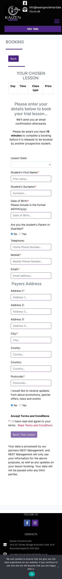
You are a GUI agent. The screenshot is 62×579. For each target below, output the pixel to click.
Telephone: (17, 240)
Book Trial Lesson (24, 434)
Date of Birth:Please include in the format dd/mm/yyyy (28, 205)
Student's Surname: (23, 186)
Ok (31, 574)
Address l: (17, 290)
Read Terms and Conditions (35, 425)
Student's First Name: (25, 172)
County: (16, 348)
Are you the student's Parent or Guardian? (30, 226)
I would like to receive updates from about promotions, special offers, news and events (30, 394)
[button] (56, 21)
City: (14, 333)
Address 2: (17, 305)
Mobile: (16, 255)
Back (13, 58)
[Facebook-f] (27, 523)
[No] (58, 567)
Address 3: (17, 319)
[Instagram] (35, 523)
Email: (15, 269)
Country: (16, 362)
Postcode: (18, 376)
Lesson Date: (19, 158)
